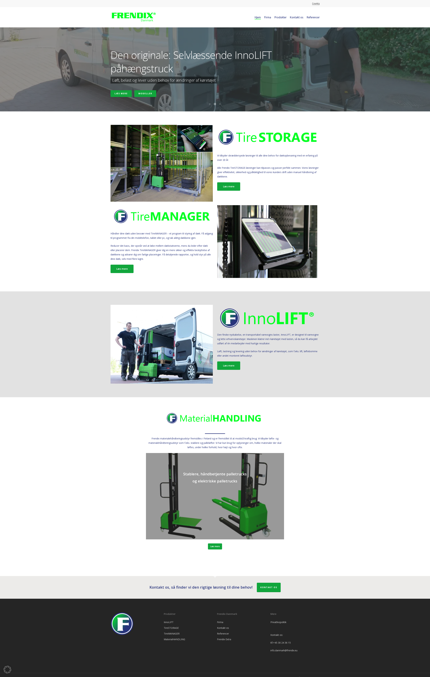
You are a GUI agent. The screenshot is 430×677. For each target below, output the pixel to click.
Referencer (223, 633)
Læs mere (121, 93)
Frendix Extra (224, 639)
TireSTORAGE (171, 627)
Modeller (145, 93)
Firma (220, 622)
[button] (228, 186)
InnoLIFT (169, 622)
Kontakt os (268, 587)
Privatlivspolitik (278, 622)
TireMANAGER (172, 633)
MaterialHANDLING (174, 639)
